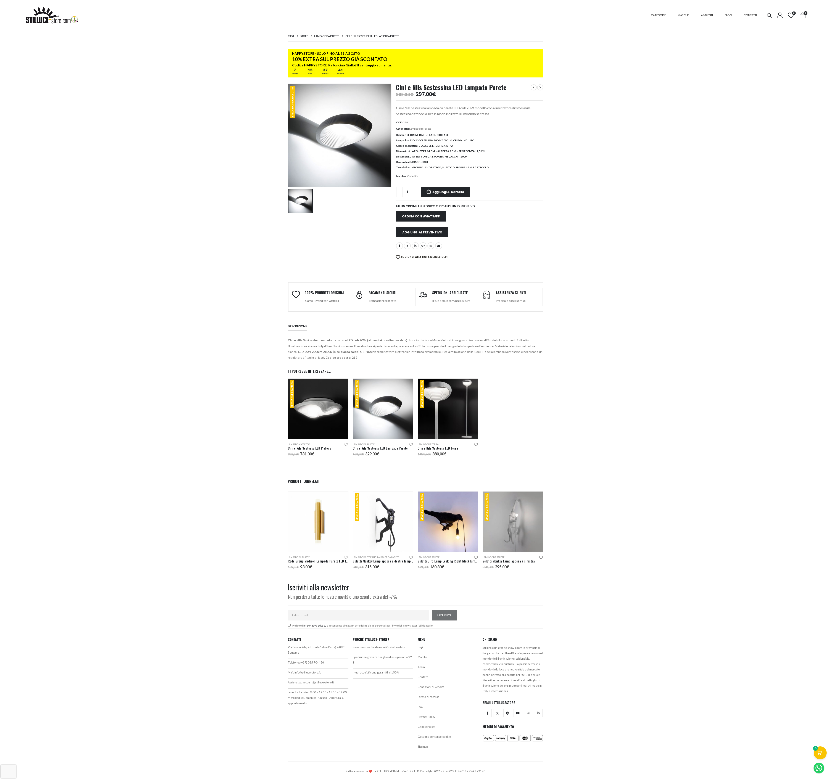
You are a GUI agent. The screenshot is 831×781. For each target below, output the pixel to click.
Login (421, 647)
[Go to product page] (318, 522)
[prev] (534, 87)
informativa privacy (314, 625)
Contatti (750, 15)
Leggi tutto (341, 386)
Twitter (497, 713)
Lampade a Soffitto (299, 444)
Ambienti (707, 15)
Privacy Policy (426, 716)
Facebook (399, 245)
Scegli (341, 499)
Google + (423, 245)
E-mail (438, 245)
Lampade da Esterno (364, 557)
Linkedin (538, 713)
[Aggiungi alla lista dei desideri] (346, 444)
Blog (728, 15)
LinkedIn (415, 245)
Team (421, 667)
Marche (683, 15)
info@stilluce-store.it (308, 672)
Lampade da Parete (420, 128)
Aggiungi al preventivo (422, 232)
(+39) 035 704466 (312, 662)
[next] (540, 87)
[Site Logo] (52, 15)
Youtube (518, 713)
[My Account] (779, 15)
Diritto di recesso (429, 697)
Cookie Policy (426, 726)
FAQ (420, 707)
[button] (770, 15)
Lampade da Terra (428, 444)
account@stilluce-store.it (318, 682)
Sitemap (423, 746)
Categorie (658, 15)
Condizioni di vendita (431, 687)
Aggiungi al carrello (448, 192)
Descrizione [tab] (297, 326)
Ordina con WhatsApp (421, 216)
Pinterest (430, 245)
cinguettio (407, 245)
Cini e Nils (413, 176)
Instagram (528, 713)
